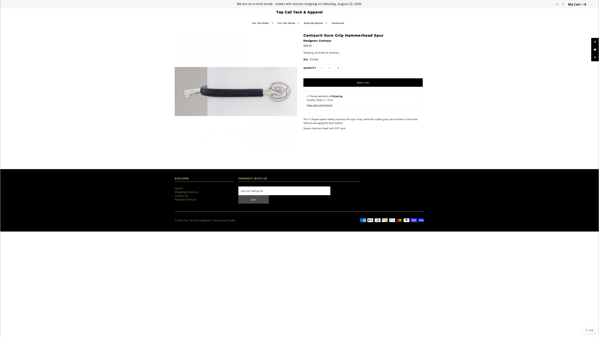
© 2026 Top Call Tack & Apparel (192, 220)
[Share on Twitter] (595, 50)
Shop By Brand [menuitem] (313, 23)
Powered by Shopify (224, 220)
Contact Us (181, 196)
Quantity (309, 67)
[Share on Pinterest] (595, 57)
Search (179, 188)
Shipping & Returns (187, 192)
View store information (320, 105)
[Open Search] (558, 4)
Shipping (308, 52)
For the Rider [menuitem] (260, 23)
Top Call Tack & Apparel (299, 12)
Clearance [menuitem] (338, 23)
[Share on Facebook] (595, 42)
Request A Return (185, 199)
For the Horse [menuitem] (286, 23)
